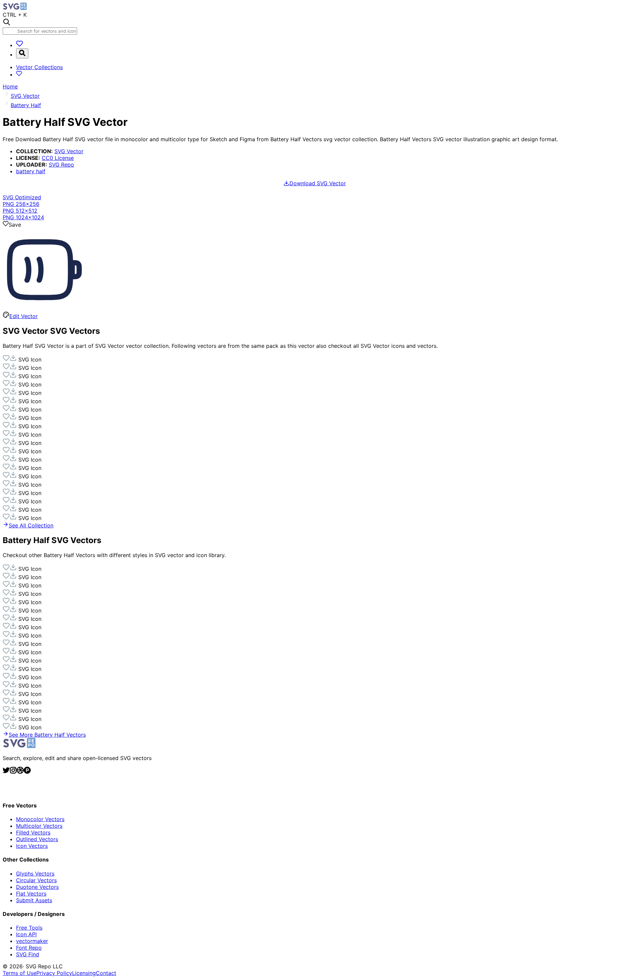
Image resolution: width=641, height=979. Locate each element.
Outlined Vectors (37, 839)
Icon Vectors (32, 845)
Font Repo (29, 947)
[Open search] (22, 53)
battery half (30, 171)
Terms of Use (19, 973)
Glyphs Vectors (35, 873)
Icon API (26, 934)
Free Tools (29, 927)
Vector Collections (39, 67)
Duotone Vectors (37, 887)
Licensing (84, 973)
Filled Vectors (33, 832)
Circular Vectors (36, 880)
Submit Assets (34, 900)
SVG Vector (68, 151)
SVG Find (27, 954)
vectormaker (32, 941)
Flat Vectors (31, 893)
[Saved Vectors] (19, 45)
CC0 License (58, 158)
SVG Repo (61, 164)
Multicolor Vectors (39, 825)
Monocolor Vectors (40, 819)
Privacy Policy (54, 973)
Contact (106, 973)
